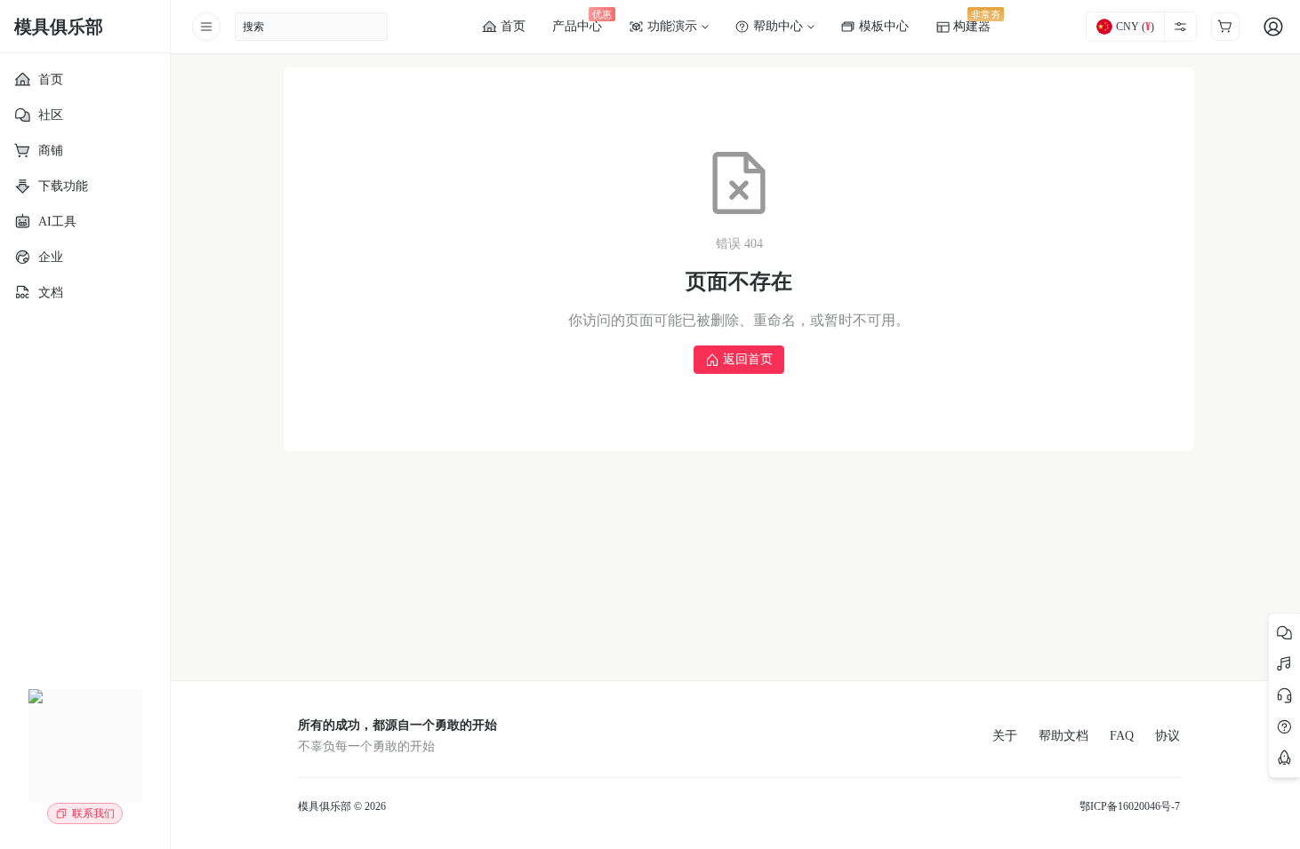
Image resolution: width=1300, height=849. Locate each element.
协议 (1167, 735)
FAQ (1122, 735)
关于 (1004, 735)
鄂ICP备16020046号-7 (1129, 806)
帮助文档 (1063, 735)
